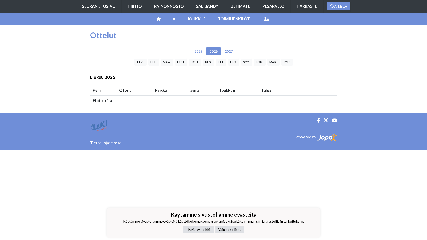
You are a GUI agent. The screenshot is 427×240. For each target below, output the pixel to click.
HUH (180, 62)
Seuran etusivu (98, 6)
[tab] (198, 51)
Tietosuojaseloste (105, 142)
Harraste (307, 6)
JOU (286, 62)
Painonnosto (169, 6)
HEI (220, 62)
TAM (139, 62)
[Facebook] (317, 120)
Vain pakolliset (229, 229)
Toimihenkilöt (234, 18)
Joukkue (196, 18)
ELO (233, 62)
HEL (153, 62)
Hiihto (135, 6)
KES (208, 62)
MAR (272, 62)
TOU (194, 62)
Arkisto (341, 6)
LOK (259, 62)
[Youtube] (332, 120)
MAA (166, 62)
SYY (246, 62)
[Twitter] (324, 120)
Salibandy (207, 6)
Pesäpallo (273, 6)
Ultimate (240, 6)
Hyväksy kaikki (198, 229)
